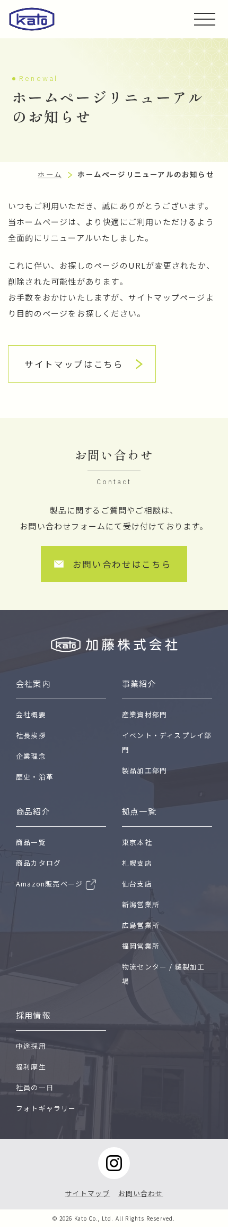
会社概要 (31, 714)
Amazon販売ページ (49, 883)
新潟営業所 (141, 904)
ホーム (50, 174)
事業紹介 (139, 683)
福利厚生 (31, 1067)
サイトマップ (87, 1193)
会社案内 (33, 683)
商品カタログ (38, 863)
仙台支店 (137, 883)
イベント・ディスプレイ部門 (167, 742)
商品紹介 (33, 811)
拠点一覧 (139, 811)
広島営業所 (141, 925)
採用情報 (33, 1015)
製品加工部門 (144, 770)
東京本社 (137, 842)
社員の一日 (35, 1087)
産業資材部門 (144, 714)
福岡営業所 (141, 946)
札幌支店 (137, 863)
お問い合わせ (140, 1193)
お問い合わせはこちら (122, 564)
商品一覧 (31, 842)
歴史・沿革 (35, 777)
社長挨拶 (31, 735)
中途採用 (31, 1046)
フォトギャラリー (46, 1108)
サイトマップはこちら (74, 364)
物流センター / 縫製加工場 (163, 973)
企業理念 (31, 756)
